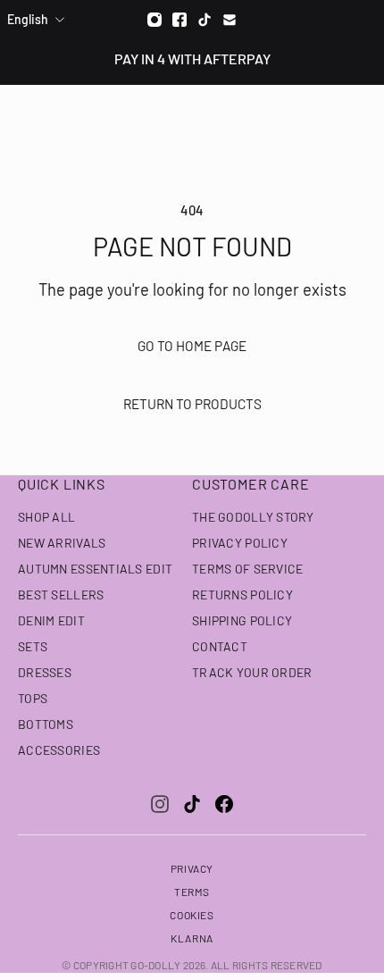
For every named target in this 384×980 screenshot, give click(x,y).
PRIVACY (192, 868)
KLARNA (192, 938)
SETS (32, 646)
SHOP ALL (46, 516)
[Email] (229, 19)
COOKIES (191, 915)
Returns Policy (242, 594)
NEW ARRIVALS (61, 542)
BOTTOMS (45, 724)
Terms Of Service (247, 568)
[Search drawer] (328, 117)
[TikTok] (192, 804)
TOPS (32, 698)
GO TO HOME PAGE (192, 346)
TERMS (192, 891)
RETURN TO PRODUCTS (192, 404)
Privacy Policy (240, 542)
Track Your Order (252, 672)
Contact (219, 646)
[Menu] (25, 117)
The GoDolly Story (253, 516)
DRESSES (44, 672)
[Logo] (192, 117)
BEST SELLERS (61, 594)
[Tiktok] (204, 19)
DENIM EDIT (51, 620)
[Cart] (361, 117)
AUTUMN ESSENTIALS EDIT (95, 568)
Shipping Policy (242, 620)
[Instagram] (154, 19)
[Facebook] (179, 19)
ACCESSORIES (59, 750)
